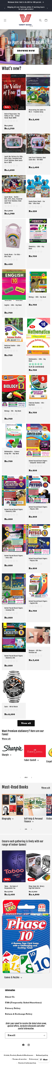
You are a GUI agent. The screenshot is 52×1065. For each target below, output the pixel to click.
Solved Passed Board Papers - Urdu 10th (13, 557)
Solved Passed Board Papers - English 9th (38, 602)
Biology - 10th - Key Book (37, 297)
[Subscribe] (44, 1035)
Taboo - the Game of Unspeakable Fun (11, 887)
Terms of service (19, 1059)
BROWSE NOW (26, 50)
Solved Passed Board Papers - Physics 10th (38, 508)
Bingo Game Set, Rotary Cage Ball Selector (36, 887)
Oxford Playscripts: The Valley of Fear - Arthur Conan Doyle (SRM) (12, 116)
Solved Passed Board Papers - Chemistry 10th (13, 510)
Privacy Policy (12, 1008)
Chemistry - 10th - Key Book (36, 248)
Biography (6, 818)
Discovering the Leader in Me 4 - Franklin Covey (37, 111)
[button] (5, 20)
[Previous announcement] (4, 8)
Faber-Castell (30, 760)
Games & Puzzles (11, 977)
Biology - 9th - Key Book (12, 411)
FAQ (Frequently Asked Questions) (23, 1002)
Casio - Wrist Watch (11, 707)
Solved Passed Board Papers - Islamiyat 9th (13, 609)
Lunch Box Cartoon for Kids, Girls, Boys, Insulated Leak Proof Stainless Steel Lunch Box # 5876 (13, 159)
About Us (10, 997)
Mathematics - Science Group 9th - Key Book (11, 453)
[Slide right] (31, 777)
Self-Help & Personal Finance (33, 820)
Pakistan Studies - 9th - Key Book (37, 404)
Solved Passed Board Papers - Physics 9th (38, 560)
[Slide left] (20, 777)
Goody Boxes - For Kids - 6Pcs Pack (12, 255)
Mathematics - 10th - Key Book (37, 360)
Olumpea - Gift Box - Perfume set (36, 651)
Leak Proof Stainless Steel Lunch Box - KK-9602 (37, 159)
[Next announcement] (47, 8)
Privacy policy (35, 1059)
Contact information (27, 1063)
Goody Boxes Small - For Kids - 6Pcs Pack (37, 203)
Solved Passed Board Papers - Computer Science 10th (38, 462)
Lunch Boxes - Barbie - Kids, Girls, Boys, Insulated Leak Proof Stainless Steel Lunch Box (13, 200)
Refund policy (42, 1055)
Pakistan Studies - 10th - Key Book (12, 347)
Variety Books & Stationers (21, 1055)
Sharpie (5, 755)
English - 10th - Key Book (13, 305)
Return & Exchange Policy (18, 1014)
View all (26, 723)
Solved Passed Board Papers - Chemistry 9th (13, 657)
